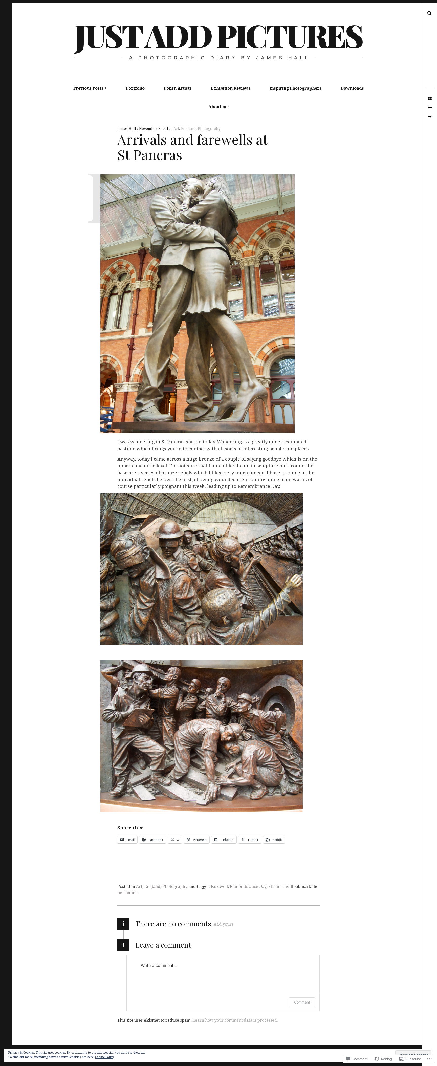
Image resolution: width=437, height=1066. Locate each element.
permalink (127, 892)
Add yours (223, 924)
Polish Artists (178, 88)
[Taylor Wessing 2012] (429, 116)
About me (218, 106)
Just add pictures (218, 35)
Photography (209, 128)
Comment (302, 1002)
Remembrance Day (248, 886)
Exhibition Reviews (230, 88)
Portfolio (135, 88)
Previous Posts (88, 88)
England (188, 128)
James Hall (127, 128)
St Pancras (278, 886)
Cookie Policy (104, 1057)
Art (176, 128)
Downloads (352, 88)
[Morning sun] (429, 107)
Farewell (219, 886)
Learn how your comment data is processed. (235, 1020)
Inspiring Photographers (295, 88)
